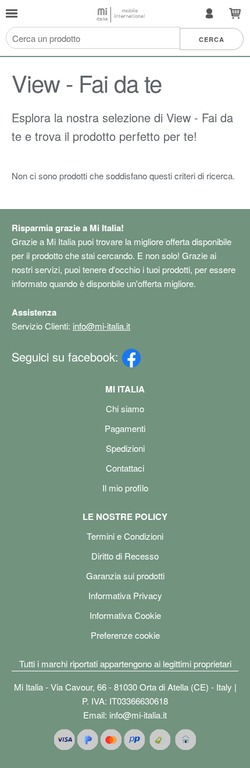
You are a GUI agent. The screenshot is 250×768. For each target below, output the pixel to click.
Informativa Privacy (125, 595)
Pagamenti (125, 428)
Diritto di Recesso (125, 556)
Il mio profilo (125, 488)
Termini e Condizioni (125, 536)
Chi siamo (125, 408)
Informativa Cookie (125, 615)
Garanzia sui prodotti (125, 575)
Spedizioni (125, 448)
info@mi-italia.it (101, 326)
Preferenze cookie (125, 635)
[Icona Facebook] (131, 356)
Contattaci (125, 468)
